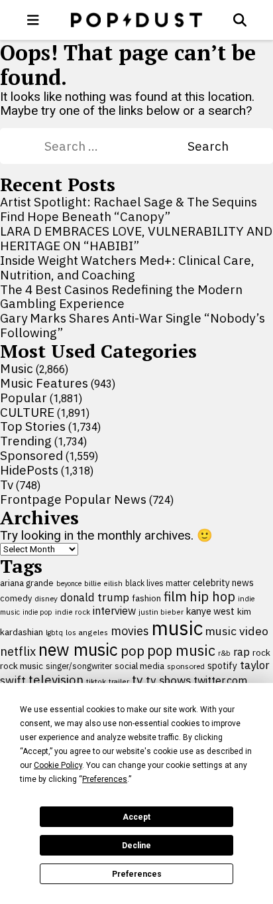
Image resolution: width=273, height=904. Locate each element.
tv (137, 679)
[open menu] (33, 20)
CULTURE (27, 412)
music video (236, 631)
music (177, 627)
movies (130, 631)
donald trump (94, 597)
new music (78, 649)
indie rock (72, 612)
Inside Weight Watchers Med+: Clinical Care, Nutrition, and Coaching (127, 267)
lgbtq (54, 632)
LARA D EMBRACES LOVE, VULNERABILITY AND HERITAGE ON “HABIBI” (136, 238)
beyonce (69, 583)
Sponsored (31, 455)
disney (46, 598)
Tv (6, 484)
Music (16, 368)
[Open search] (240, 20)
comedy (16, 598)
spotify (222, 665)
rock (261, 652)
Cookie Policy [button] (58, 765)
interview (114, 610)
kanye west (210, 611)
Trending (26, 441)
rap (241, 651)
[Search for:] (116, 146)
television (55, 680)
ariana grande (27, 583)
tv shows (168, 680)
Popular (23, 398)
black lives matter (157, 582)
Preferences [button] (104, 779)
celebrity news (223, 583)
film (175, 596)
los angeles (87, 632)
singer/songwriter (79, 665)
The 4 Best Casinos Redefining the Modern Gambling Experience (121, 296)
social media (139, 666)
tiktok (96, 681)
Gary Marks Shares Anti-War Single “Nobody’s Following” (132, 325)
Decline (136, 845)
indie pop (37, 612)
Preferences (137, 874)
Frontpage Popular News (73, 499)
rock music (21, 666)
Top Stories (33, 426)
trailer (119, 681)
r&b (224, 653)
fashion (146, 598)
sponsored (186, 666)
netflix (18, 651)
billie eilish (103, 583)
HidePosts (29, 470)
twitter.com (220, 680)
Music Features (44, 383)
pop (132, 651)
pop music (181, 650)
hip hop (212, 596)
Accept (136, 817)
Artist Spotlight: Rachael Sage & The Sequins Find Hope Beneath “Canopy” (128, 209)
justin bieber (161, 612)
